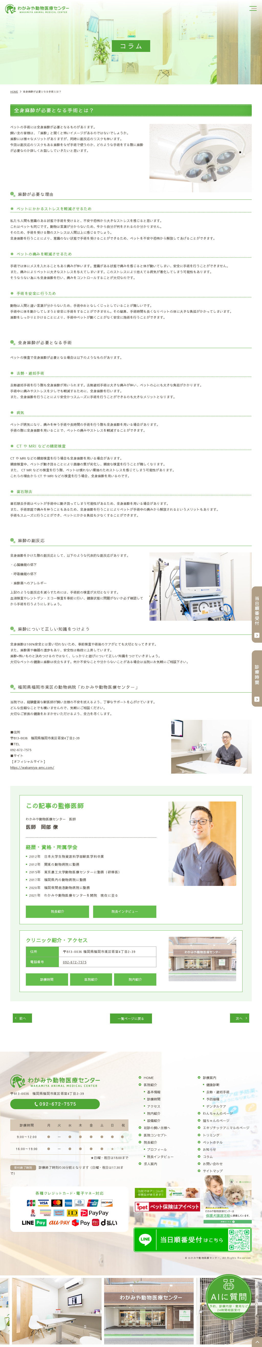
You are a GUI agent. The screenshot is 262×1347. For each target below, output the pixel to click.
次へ (239, 1018)
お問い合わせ (213, 1164)
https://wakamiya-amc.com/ (32, 767)
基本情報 (153, 1092)
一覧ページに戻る (131, 1018)
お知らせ (209, 1149)
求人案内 (150, 1164)
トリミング (211, 1135)
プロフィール (157, 1149)
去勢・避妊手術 (218, 1092)
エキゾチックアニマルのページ (226, 1128)
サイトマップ (213, 1171)
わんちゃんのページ (218, 1113)
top (257, 1342)
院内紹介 (135, 979)
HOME (149, 1077)
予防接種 (213, 1099)
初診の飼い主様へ (157, 1128)
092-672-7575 (74, 962)
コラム (208, 1156)
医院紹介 (91, 979)
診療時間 (46, 979)
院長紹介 (57, 911)
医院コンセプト (155, 1135)
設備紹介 (153, 1120)
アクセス (153, 1106)
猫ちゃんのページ (216, 1120)
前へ (22, 1018)
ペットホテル (213, 1142)
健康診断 (213, 1085)
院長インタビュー (125, 911)
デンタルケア (216, 1106)
